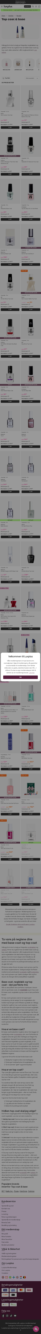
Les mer (32, 673)
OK (20, 677)
